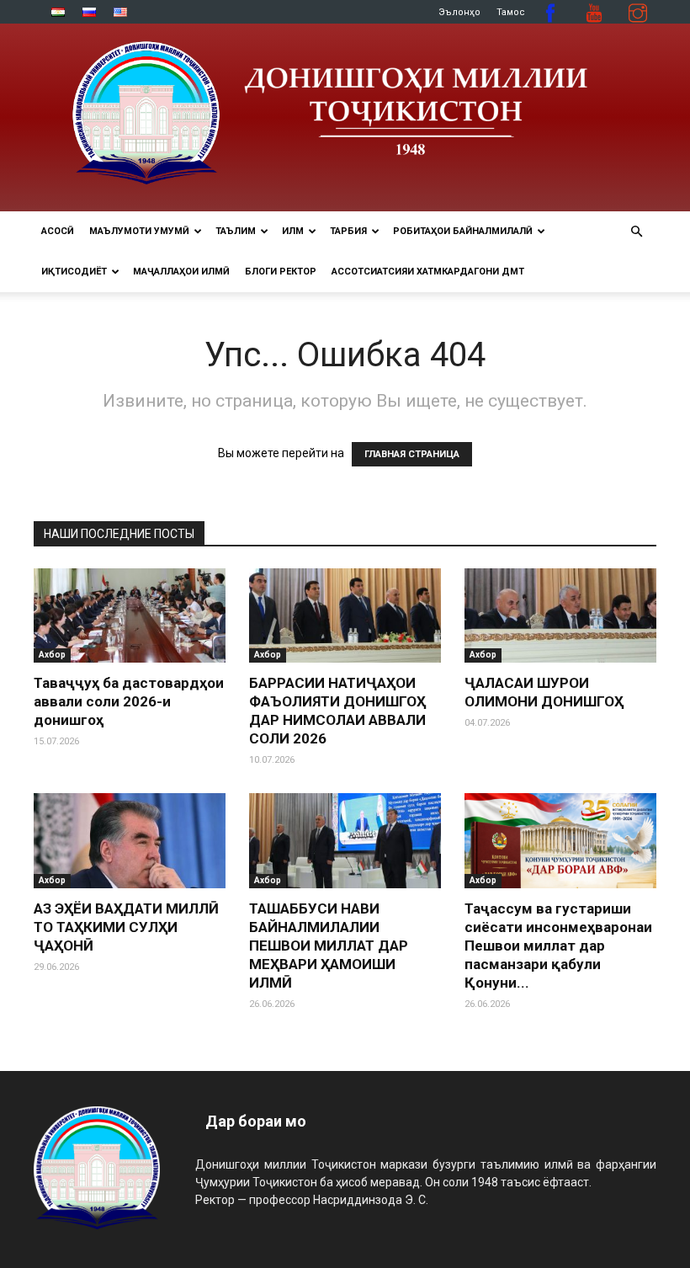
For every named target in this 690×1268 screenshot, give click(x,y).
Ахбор (52, 654)
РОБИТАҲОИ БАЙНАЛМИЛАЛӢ (463, 231)
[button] (636, 232)
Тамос (510, 12)
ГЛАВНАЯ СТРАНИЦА (411, 454)
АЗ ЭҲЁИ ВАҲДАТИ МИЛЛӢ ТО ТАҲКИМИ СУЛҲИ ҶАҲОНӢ (126, 927)
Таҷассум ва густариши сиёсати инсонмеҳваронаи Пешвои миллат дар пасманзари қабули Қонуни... (558, 945)
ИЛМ (293, 231)
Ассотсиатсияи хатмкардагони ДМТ (428, 271)
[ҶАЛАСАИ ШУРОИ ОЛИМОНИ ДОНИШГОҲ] (560, 615)
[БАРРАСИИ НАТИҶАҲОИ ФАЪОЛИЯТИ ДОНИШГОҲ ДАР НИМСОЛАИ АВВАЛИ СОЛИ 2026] (345, 615)
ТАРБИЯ (348, 231)
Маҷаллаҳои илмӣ (181, 271)
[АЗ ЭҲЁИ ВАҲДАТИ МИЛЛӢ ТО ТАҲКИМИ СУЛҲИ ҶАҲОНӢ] (130, 840)
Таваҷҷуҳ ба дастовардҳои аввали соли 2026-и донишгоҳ (129, 701)
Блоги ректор (280, 271)
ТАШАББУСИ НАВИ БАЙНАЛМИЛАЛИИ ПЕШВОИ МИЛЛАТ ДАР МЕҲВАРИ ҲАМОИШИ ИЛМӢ (328, 945)
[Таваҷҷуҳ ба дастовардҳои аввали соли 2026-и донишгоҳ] (130, 615)
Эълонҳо (459, 12)
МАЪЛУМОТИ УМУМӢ (139, 231)
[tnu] (345, 117)
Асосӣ (57, 231)
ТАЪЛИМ (235, 231)
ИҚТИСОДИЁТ (74, 271)
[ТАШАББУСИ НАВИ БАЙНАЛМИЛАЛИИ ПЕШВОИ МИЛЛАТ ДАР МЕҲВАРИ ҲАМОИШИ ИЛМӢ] (345, 840)
